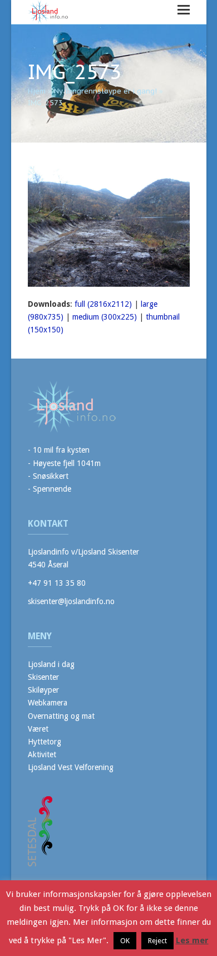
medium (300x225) (104, 316)
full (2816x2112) (103, 304)
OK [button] (125, 941)
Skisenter (43, 677)
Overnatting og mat (61, 716)
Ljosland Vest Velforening (71, 767)
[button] (183, 9)
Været (38, 728)
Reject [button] (157, 941)
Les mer (192, 940)
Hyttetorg (44, 741)
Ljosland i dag (51, 664)
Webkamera (47, 702)
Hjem (37, 91)
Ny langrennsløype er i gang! (105, 91)
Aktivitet (42, 754)
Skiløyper (43, 689)
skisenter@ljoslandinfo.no (71, 601)
